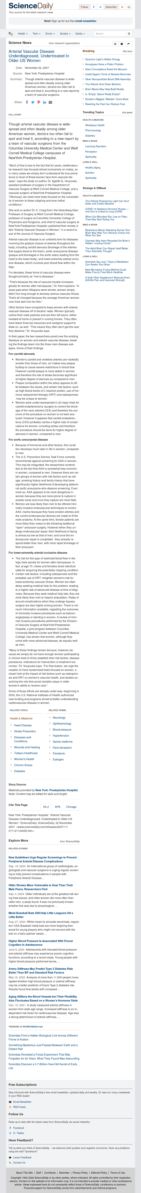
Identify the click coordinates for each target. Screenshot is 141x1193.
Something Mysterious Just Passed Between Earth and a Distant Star (43, 1047)
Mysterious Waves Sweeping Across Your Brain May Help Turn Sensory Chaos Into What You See (107, 232)
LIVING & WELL (90, 162)
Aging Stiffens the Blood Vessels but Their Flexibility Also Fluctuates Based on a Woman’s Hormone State (43, 998)
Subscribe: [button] (111, 7)
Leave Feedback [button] (22, 1157)
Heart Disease (23, 725)
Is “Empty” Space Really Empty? (102, 94)
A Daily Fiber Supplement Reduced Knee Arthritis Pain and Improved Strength (107, 279)
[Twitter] (33, 102)
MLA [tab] (46, 807)
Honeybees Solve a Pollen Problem (104, 64)
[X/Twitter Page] (100, 6)
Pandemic (59, 753)
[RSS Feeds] (122, 6)
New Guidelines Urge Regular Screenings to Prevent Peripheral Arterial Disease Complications (43, 859)
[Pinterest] (39, 102)
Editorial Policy (99, 1172)
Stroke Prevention (25, 731)
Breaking (89, 51)
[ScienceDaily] (31, 6)
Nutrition (89, 172)
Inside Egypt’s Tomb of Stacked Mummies (108, 74)
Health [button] (22, 33)
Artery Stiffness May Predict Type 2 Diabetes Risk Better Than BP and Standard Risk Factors (41, 971)
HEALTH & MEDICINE (93, 119)
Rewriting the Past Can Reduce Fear (105, 104)
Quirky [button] (79, 33)
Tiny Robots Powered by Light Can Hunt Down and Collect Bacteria (107, 202)
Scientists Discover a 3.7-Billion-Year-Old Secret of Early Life (43, 1066)
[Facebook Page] (93, 6)
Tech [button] (36, 33)
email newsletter (85, 21)
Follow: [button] (85, 7)
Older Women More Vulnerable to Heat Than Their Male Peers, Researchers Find (41, 887)
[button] (115, 43)
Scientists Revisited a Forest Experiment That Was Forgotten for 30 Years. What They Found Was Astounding (44, 1056)
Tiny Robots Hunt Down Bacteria (103, 84)
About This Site (24, 1172)
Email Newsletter (22, 1101)
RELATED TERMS (57, 710)
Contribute (50, 1172)
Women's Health (24, 759)
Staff (38, 1172)
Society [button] (64, 33)
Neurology (59, 717)
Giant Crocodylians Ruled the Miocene (106, 69)
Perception (91, 151)
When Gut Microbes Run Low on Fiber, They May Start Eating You (106, 218)
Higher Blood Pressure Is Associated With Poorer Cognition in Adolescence (41, 943)
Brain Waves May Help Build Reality (104, 89)
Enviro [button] (49, 33)
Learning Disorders (95, 146)
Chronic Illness (23, 765)
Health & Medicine (21, 718)
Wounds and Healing (27, 747)
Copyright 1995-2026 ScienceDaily (29, 1177)
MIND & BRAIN (90, 140)
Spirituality (90, 156)
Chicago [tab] (71, 807)
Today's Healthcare (26, 753)
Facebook (18, 1128)
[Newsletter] (129, 6)
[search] (129, 33)
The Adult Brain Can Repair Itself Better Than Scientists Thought (106, 250)
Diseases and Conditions (22, 739)
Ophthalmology (62, 723)
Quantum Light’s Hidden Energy (102, 59)
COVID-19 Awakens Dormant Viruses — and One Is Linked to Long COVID (107, 210)
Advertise (64, 1172)
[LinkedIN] (44, 102)
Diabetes (19, 771)
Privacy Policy (80, 1172)
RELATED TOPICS (19, 710)
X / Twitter (18, 1133)
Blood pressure (62, 729)
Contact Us (19, 1162)
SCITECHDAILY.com (33, 1026)
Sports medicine (63, 741)
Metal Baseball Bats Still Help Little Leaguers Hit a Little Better (41, 915)
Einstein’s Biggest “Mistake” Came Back (106, 99)
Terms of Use (117, 1172)
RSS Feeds (19, 1107)
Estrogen (58, 759)
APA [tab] (57, 807)
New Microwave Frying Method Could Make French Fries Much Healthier (105, 271)
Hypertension (61, 735)
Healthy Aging (92, 167)
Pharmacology (93, 130)
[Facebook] (27, 102)
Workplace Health (95, 125)
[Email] (50, 102)
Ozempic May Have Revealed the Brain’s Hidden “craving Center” (107, 242)
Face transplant (62, 747)
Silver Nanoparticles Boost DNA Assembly (108, 79)
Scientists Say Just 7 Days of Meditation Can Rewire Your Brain (107, 263)
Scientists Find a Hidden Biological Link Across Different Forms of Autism (43, 1037)
